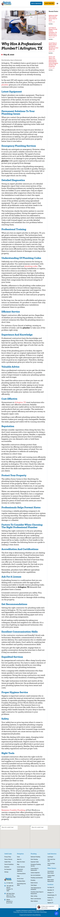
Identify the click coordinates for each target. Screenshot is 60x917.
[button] (36, 3)
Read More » (51, 23)
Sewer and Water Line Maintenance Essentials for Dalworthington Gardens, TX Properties (53, 61)
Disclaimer (30, 912)
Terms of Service (23, 912)
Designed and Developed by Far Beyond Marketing (30, 915)
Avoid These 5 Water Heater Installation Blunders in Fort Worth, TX (53, 46)
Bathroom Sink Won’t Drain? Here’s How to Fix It (53, 18)
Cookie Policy (36, 912)
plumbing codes (31, 266)
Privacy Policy (16, 912)
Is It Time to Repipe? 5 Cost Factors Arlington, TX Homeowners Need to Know (53, 31)
